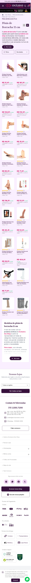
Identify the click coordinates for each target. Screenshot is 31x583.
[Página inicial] (2, 14)
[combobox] (22, 52)
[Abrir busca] (25, 5)
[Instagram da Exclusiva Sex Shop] (6, 481)
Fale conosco (15, 428)
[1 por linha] (24, 25)
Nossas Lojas (7, 442)
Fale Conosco (7, 471)
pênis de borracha (10, 32)
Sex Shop (8, 14)
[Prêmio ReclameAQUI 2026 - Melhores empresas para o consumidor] (19, 557)
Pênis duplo (8, 347)
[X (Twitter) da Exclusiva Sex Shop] (24, 481)
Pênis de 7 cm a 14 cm (8, 17)
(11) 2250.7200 (15, 407)
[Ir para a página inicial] (14, 6)
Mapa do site (7, 465)
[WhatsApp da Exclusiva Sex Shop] (12, 481)
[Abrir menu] (2, 5)
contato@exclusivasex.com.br (15, 417)
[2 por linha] (27, 25)
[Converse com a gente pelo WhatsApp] (27, 579)
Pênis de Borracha (18, 14)
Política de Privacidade (10, 459)
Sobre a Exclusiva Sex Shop (11, 437)
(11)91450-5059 (18, 421)
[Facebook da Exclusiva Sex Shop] (18, 481)
